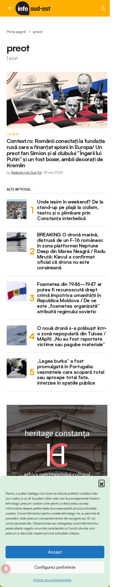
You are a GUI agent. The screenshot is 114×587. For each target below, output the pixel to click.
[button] (101, 483)
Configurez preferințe (55, 567)
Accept (55, 552)
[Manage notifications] (5, 568)
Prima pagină (16, 32)
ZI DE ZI (14, 134)
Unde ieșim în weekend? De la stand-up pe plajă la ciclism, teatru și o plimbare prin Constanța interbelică (70, 210)
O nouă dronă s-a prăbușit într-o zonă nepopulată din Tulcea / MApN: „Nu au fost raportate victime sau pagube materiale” (72, 336)
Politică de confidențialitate (52, 580)
